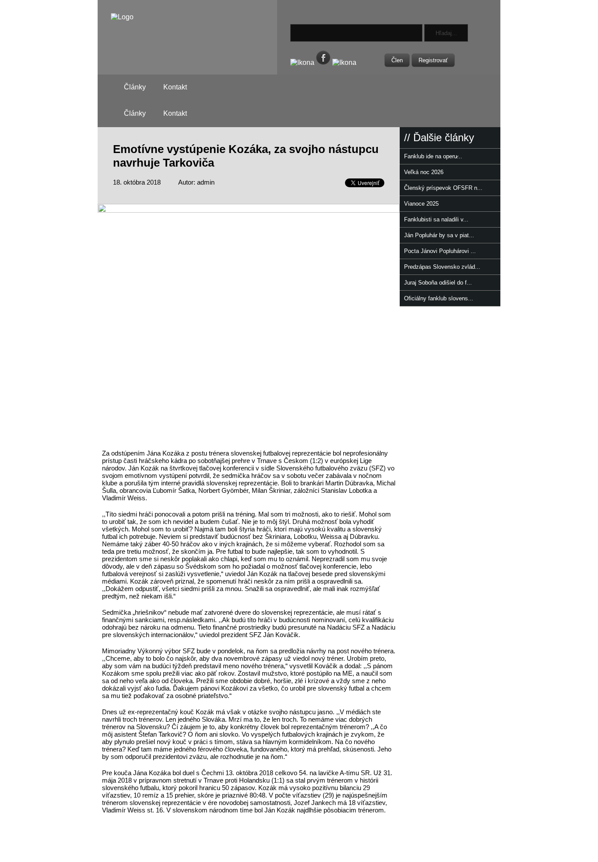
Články (135, 87)
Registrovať (433, 60)
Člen (397, 60)
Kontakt (175, 87)
